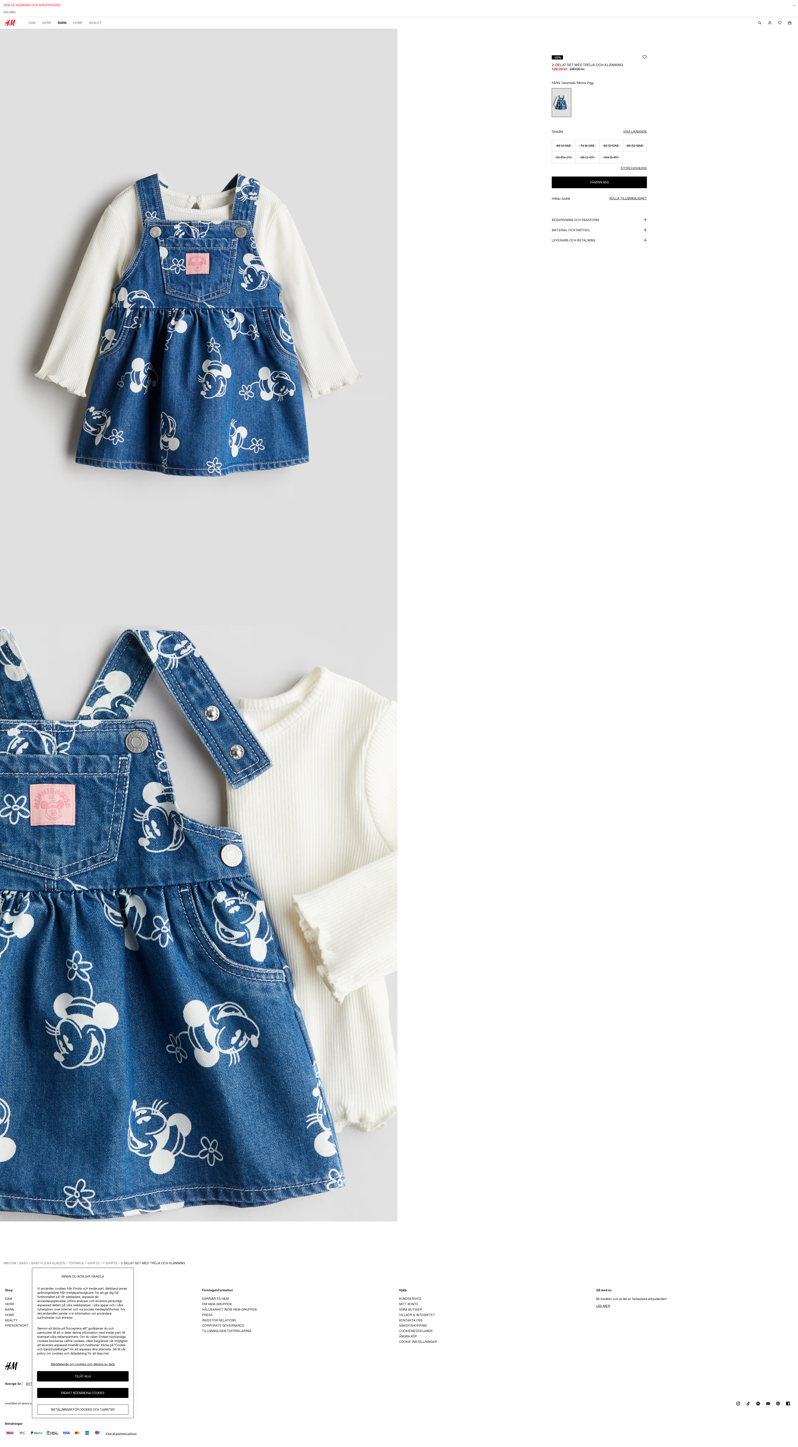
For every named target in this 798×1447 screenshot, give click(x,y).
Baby (23, 1263)
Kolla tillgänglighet (628, 198)
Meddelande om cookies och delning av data (83, 1364)
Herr (46, 23)
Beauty (95, 23)
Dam (32, 23)
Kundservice (410, 1298)
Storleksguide (634, 168)
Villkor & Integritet (417, 1315)
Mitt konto (408, 1304)
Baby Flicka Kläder (48, 1263)
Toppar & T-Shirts (83, 1263)
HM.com (9, 1263)
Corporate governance (223, 1325)
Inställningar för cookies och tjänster (83, 1409)
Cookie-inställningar (418, 1341)
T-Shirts (110, 1263)
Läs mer (603, 1306)
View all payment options (121, 1433)
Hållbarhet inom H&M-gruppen (229, 1309)
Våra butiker (410, 1309)
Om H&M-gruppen (217, 1304)
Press (207, 1315)
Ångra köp (408, 1336)
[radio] (561, 102)
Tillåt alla (83, 1376)
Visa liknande (635, 131)
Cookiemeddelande (416, 1331)
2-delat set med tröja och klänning (153, 1263)
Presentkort (16, 1325)
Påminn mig (599, 182)
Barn (62, 23)
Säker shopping (413, 1325)
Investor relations (219, 1320)
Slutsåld (557, 131)
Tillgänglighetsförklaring (226, 1331)
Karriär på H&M (215, 1298)
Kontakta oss (411, 1320)
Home (78, 23)
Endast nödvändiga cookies (83, 1393)
